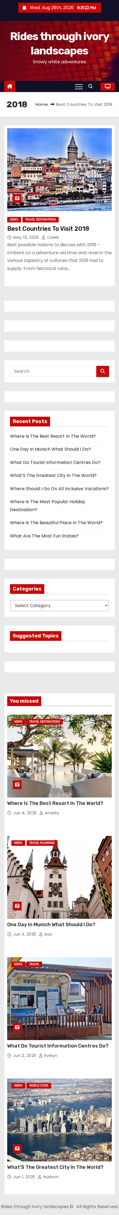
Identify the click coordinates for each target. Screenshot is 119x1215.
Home (41, 104)
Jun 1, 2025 (24, 1177)
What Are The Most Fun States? (44, 536)
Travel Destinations (40, 219)
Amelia (51, 813)
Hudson (50, 1177)
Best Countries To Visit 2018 (48, 228)
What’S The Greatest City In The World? (53, 475)
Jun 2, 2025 (25, 1055)
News (14, 219)
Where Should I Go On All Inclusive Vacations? (59, 489)
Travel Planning (42, 843)
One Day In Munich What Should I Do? (50, 449)
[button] (92, 86)
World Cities (38, 1085)
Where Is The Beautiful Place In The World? (56, 522)
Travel (34, 964)
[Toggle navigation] (79, 86)
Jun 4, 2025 (25, 813)
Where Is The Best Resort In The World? (53, 436)
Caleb (52, 237)
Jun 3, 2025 (25, 934)
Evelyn (50, 1055)
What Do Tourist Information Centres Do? (55, 462)
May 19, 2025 (26, 237)
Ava (47, 934)
